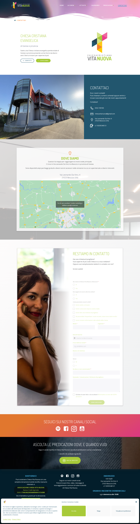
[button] (136, 502)
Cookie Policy (7, 519)
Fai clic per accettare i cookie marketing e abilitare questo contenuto (69, 204)
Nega (98, 511)
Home (62, 5)
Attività (83, 5)
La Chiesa (71, 5)
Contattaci (122, 5)
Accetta (73, 511)
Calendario (95, 5)
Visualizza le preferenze (123, 511)
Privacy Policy (16, 519)
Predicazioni (107, 5)
